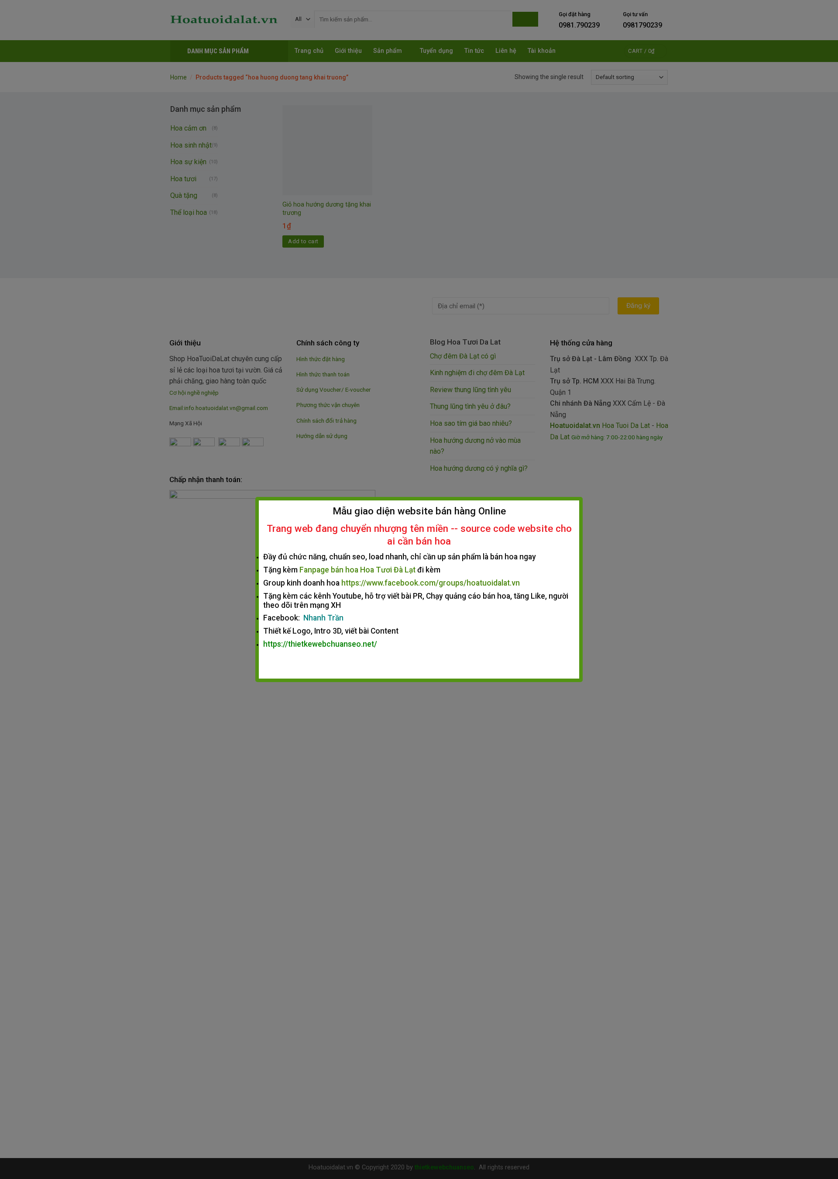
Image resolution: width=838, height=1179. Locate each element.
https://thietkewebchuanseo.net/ (320, 644)
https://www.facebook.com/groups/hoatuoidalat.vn (430, 583)
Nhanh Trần (323, 618)
